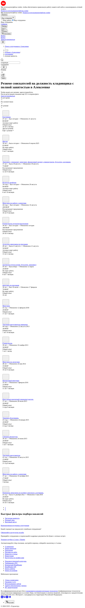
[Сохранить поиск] (3, 75)
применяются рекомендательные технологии (42, 591)
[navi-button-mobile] (3, 42)
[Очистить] (4, 67)
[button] (3, 36)
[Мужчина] (5, 113)
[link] (4, 31)
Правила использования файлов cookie (36, 13)
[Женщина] (5, 137)
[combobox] (10, 63)
